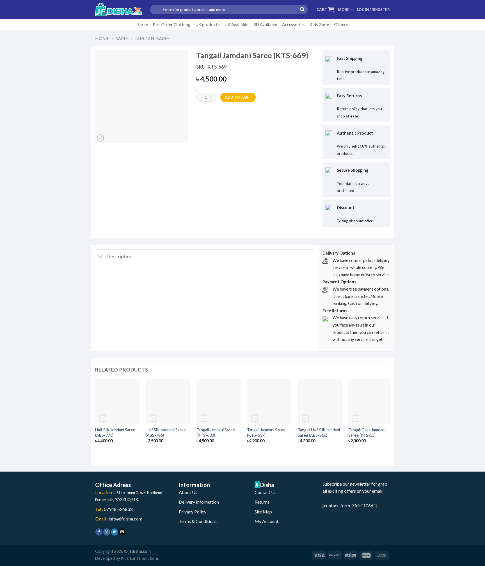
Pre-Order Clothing (171, 24)
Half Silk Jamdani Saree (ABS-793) (115, 432)
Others (341, 24)
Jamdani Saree (152, 38)
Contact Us (265, 492)
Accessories (293, 24)
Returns (262, 501)
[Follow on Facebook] (98, 532)
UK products (207, 24)
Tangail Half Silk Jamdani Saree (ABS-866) (319, 432)
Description (119, 256)
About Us (188, 492)
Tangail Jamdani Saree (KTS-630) (215, 432)
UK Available (236, 24)
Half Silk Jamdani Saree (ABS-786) (166, 432)
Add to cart (238, 97)
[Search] (302, 9)
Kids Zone (319, 24)
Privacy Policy (192, 511)
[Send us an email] (121, 532)
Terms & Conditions (198, 521)
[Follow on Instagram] (106, 532)
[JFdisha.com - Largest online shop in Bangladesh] (118, 9)
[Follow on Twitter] (114, 532)
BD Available (265, 24)
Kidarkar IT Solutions (140, 558)
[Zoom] (100, 138)
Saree (142, 24)
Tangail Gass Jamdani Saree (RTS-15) (366, 432)
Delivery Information (199, 501)
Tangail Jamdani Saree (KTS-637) (266, 432)
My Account (266, 521)
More (343, 9)
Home (102, 38)
